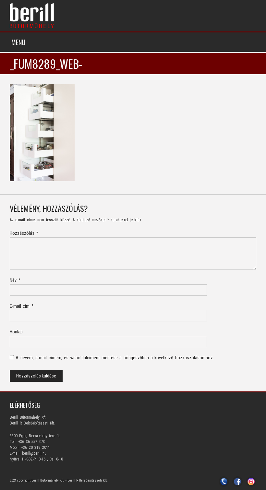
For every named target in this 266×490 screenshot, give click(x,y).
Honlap (16, 331)
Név (15, 280)
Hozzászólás (24, 233)
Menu (18, 42)
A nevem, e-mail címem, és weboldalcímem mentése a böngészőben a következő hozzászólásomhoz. (114, 357)
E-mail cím (22, 306)
